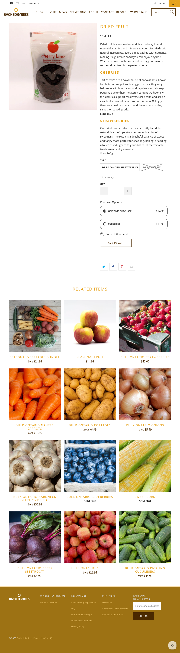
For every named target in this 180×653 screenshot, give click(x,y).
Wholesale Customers (113, 614)
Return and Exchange (81, 614)
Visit (53, 12)
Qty (102, 184)
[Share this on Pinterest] (122, 266)
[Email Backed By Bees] (16, 3)
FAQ (73, 608)
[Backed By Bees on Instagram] (11, 3)
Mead (63, 12)
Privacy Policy (77, 626)
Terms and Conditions (81, 620)
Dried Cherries (152, 167)
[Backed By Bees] (16, 12)
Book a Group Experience (83, 602)
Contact (107, 12)
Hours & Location (48, 602)
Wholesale (138, 12)
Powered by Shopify (43, 638)
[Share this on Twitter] (104, 266)
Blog (120, 12)
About (93, 12)
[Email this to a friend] (131, 266)
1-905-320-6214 (30, 3)
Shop (40, 12)
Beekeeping (77, 12)
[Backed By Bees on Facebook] (5, 3)
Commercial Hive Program (115, 608)
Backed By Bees (24, 638)
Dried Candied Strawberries (120, 167)
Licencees (107, 602)
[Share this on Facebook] (113, 266)
